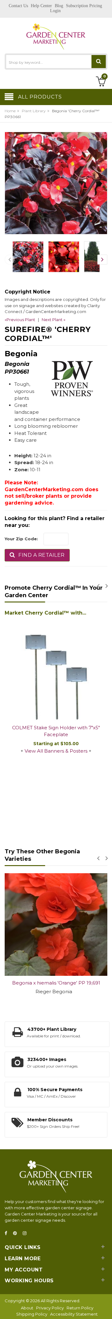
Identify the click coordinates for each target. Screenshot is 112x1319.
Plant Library (34, 110)
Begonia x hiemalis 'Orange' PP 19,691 (56, 983)
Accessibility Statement (74, 1314)
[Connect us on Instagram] (26, 1233)
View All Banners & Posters (56, 751)
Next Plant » (53, 319)
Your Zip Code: (21, 538)
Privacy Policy (50, 1307)
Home (10, 110)
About (27, 1307)
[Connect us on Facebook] (8, 1233)
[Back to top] (105, 1308)
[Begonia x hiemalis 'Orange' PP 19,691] (56, 924)
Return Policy (80, 1307)
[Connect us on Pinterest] (17, 1233)
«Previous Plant (20, 319)
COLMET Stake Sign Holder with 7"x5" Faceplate (56, 731)
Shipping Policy (31, 1314)
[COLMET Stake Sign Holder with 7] (56, 669)
